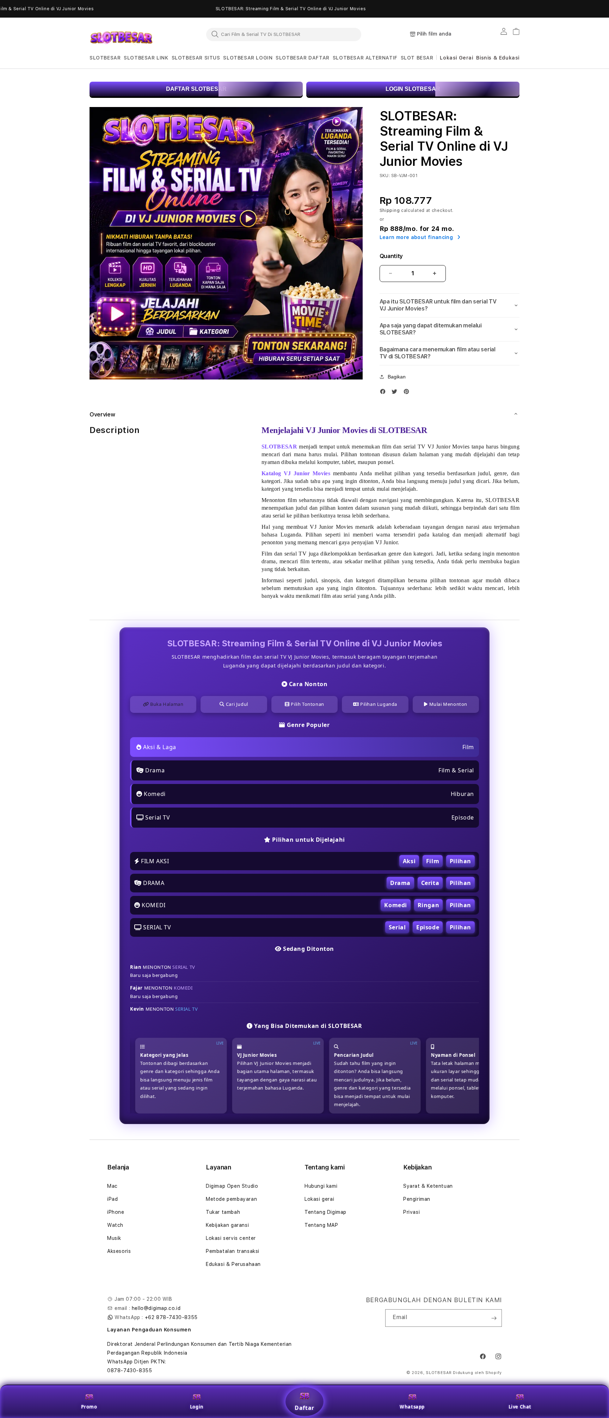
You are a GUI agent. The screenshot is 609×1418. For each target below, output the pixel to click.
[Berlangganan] (494, 1318)
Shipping (390, 210)
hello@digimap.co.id (156, 1308)
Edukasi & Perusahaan (233, 1264)
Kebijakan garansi (227, 1225)
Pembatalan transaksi (232, 1251)
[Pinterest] (408, 393)
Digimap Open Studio (232, 1186)
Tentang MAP (321, 1225)
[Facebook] (384, 393)
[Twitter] (396, 393)
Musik (114, 1238)
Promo (89, 1407)
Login (197, 1407)
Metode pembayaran (231, 1199)
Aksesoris (119, 1251)
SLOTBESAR (438, 1372)
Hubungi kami (320, 1186)
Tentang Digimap (325, 1212)
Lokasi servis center (231, 1238)
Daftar (304, 1408)
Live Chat (520, 1407)
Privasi (411, 1212)
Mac (112, 1186)
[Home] (121, 34)
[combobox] (283, 34)
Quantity (391, 256)
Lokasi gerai (319, 1199)
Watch (115, 1225)
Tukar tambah (223, 1212)
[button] (105, 58)
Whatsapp (412, 1407)
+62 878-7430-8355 (171, 1317)
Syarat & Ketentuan (428, 1186)
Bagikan (397, 376)
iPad (112, 1199)
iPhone (115, 1212)
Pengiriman (416, 1199)
